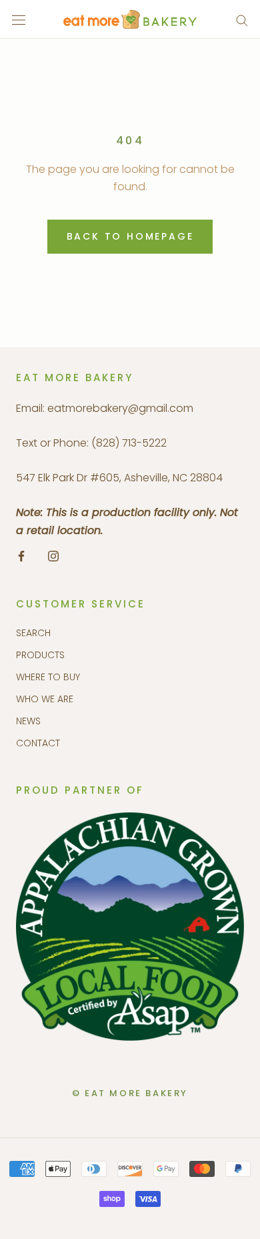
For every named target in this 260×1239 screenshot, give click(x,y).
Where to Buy (48, 677)
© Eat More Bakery (130, 1093)
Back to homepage (130, 236)
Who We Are (44, 699)
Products (40, 655)
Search (33, 633)
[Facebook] (21, 555)
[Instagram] (53, 555)
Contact (38, 743)
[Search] (242, 19)
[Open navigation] (18, 19)
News (28, 721)
